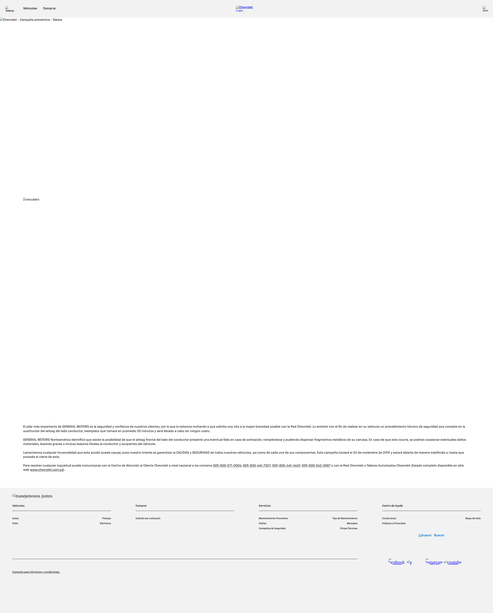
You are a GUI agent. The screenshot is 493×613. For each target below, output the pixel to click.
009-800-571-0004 (227, 465)
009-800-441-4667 (286, 465)
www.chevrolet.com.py (46, 470)
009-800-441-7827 (257, 465)
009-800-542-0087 (316, 465)
